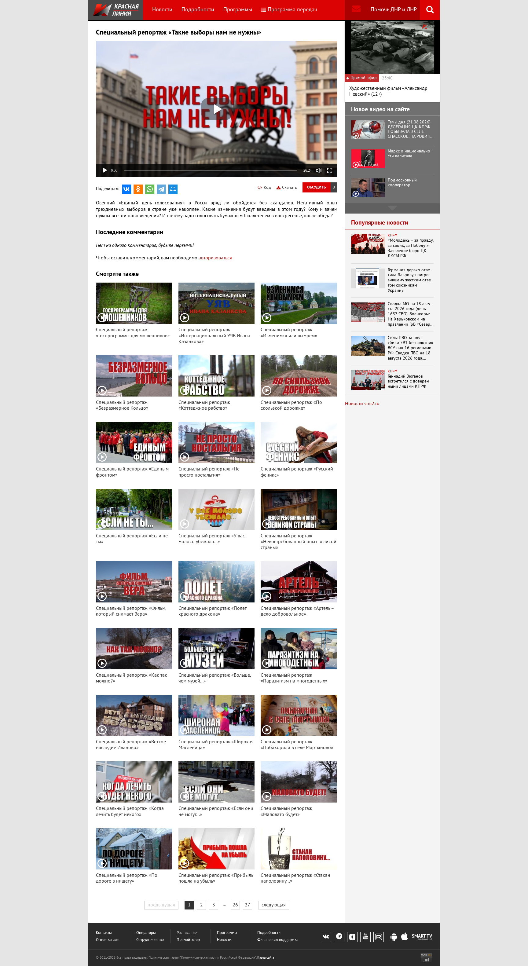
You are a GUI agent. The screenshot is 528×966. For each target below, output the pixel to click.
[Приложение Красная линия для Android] (394, 937)
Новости (162, 9)
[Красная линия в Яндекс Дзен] (352, 937)
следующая (274, 905)
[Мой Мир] (173, 189)
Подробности (198, 9)
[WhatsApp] (149, 189)
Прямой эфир (188, 940)
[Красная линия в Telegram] (339, 937)
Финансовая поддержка (277, 940)
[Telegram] (161, 189)
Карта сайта (265, 958)
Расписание (187, 933)
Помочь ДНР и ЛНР (394, 9)
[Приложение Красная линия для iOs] (404, 937)
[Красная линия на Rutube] (378, 937)
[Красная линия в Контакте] (326, 937)
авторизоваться (215, 258)
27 (247, 905)
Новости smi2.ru (362, 403)
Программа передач (292, 9)
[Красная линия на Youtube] (365, 937)
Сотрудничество (150, 940)
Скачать (289, 187)
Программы (237, 9)
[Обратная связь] (356, 10)
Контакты (104, 933)
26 (235, 905)
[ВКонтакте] (126, 189)
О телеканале (107, 940)
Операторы (146, 933)
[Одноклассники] (138, 189)
